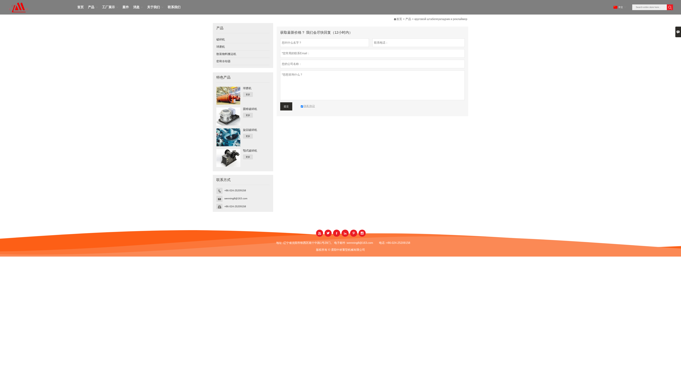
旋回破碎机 (250, 129)
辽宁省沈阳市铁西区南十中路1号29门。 (308, 242)
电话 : (382, 242)
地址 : (279, 242)
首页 (399, 19)
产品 (408, 19)
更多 (248, 94)
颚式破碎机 (250, 150)
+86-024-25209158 (235, 190)
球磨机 (220, 46)
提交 (286, 106)
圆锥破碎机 (250, 108)
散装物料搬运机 (226, 53)
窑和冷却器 (223, 61)
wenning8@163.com (235, 198)
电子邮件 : (340, 242)
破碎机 (220, 39)
